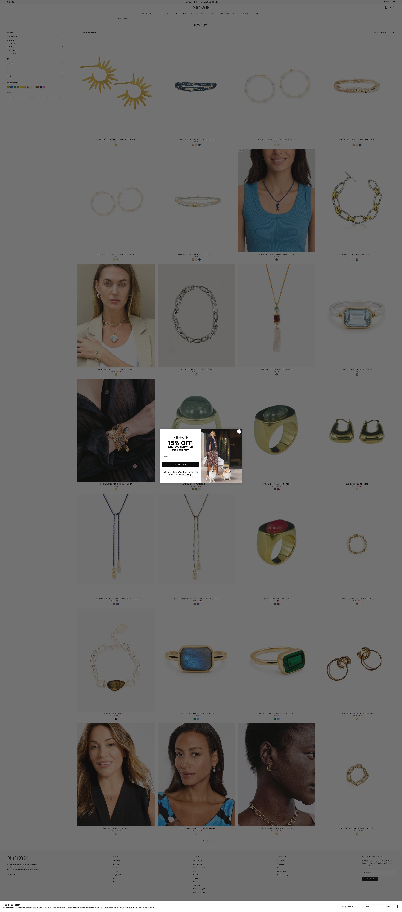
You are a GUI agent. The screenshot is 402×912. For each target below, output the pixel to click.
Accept (368, 906)
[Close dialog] (239, 431)
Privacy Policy (152, 908)
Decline (388, 906)
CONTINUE (180, 465)
